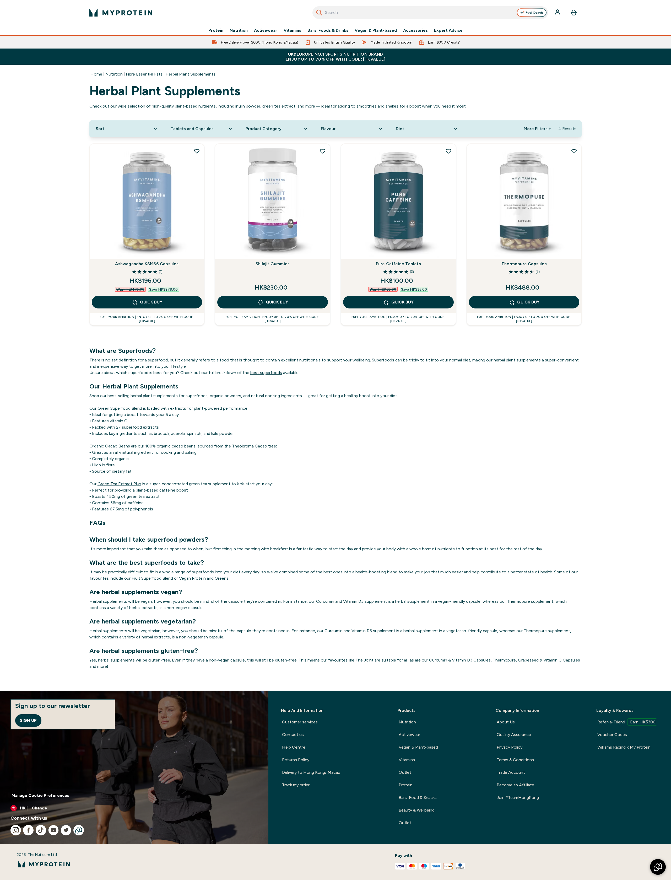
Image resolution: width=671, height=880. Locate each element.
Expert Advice (448, 30)
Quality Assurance (514, 734)
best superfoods (266, 372)
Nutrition (239, 30)
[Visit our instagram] (15, 830)
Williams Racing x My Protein (624, 747)
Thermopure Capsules (524, 264)
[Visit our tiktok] (41, 830)
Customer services (300, 722)
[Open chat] (78, 830)
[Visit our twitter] (66, 830)
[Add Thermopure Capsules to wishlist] (574, 151)
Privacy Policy (509, 747)
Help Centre (293, 747)
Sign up (28, 720)
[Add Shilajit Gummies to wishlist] (322, 151)
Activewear (265, 30)
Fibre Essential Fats (144, 74)
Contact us (293, 734)
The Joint (364, 660)
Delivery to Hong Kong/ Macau (311, 772)
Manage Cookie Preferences (40, 795)
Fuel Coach (534, 12)
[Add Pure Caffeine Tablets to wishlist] (448, 151)
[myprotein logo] (120, 12)
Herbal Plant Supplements (190, 74)
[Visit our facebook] (28, 830)
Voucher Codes (612, 734)
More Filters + (537, 128)
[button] (658, 867)
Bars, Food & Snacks (418, 797)
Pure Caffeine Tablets (398, 264)
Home (96, 74)
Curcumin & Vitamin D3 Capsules (460, 660)
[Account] (558, 12)
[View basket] (574, 12)
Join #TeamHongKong (518, 797)
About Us (506, 722)
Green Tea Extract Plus (119, 484)
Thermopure (504, 660)
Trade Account (511, 772)
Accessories (415, 30)
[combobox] (430, 12)
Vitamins (292, 30)
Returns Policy (295, 760)
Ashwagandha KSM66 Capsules (146, 264)
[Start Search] (319, 12)
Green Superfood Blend (120, 408)
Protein (215, 30)
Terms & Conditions (515, 760)
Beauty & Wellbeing (417, 810)
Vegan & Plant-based (376, 30)
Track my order (296, 785)
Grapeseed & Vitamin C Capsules (549, 660)
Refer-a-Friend (626, 722)
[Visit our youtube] (53, 830)
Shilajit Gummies (273, 264)
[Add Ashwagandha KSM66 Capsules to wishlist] (197, 151)
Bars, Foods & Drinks (327, 30)
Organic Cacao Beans (109, 446)
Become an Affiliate (515, 785)
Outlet (405, 772)
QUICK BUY (151, 302)
